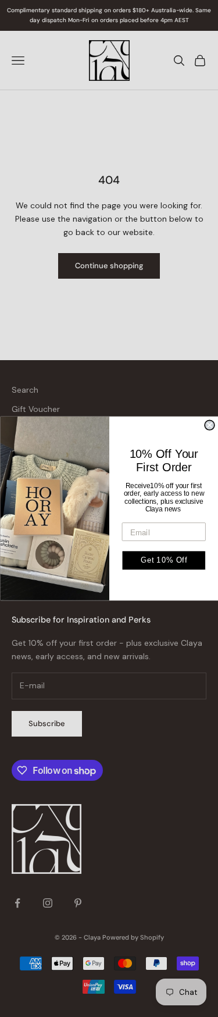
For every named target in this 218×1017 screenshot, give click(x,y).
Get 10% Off (163, 560)
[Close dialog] (210, 425)
